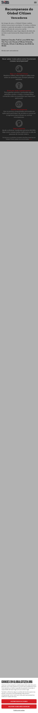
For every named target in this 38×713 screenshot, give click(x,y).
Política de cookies (19, 710)
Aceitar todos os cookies (19, 701)
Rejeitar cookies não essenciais (19, 706)
